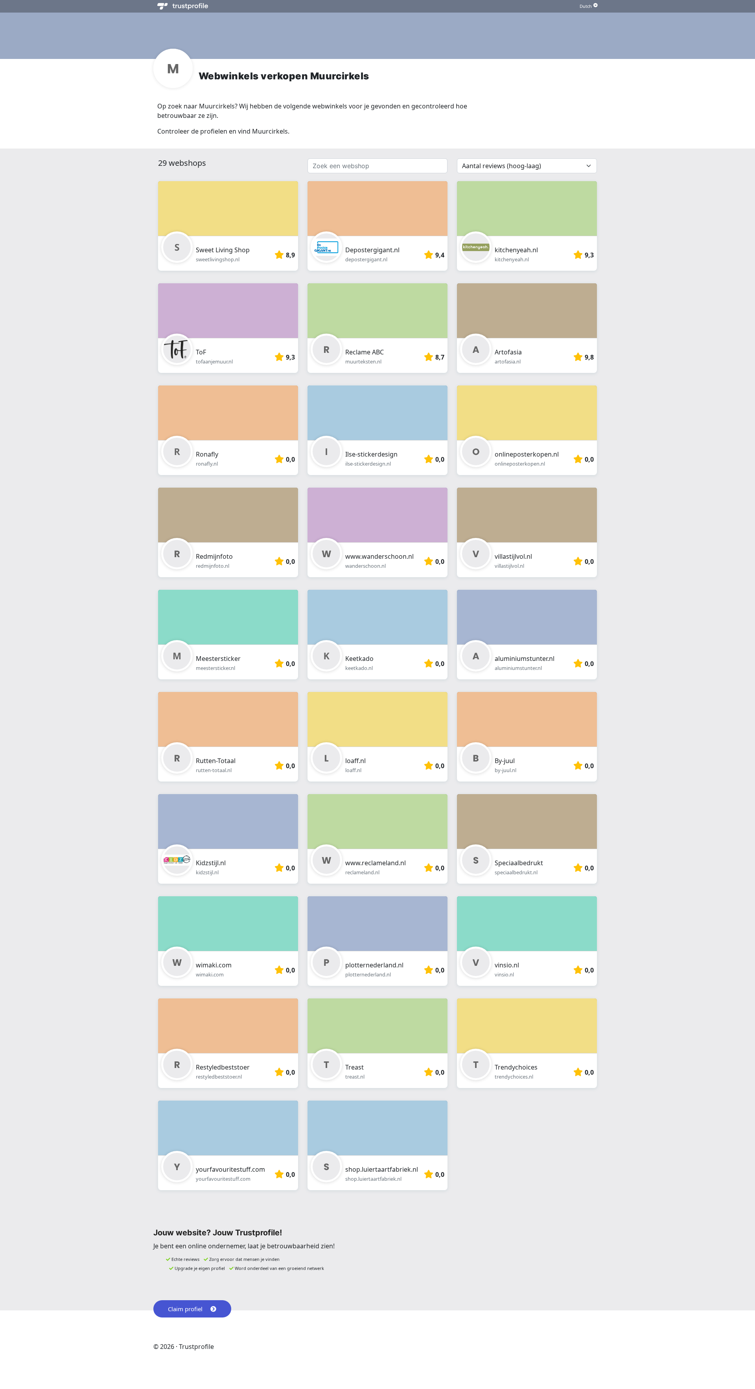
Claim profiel (185, 1309)
